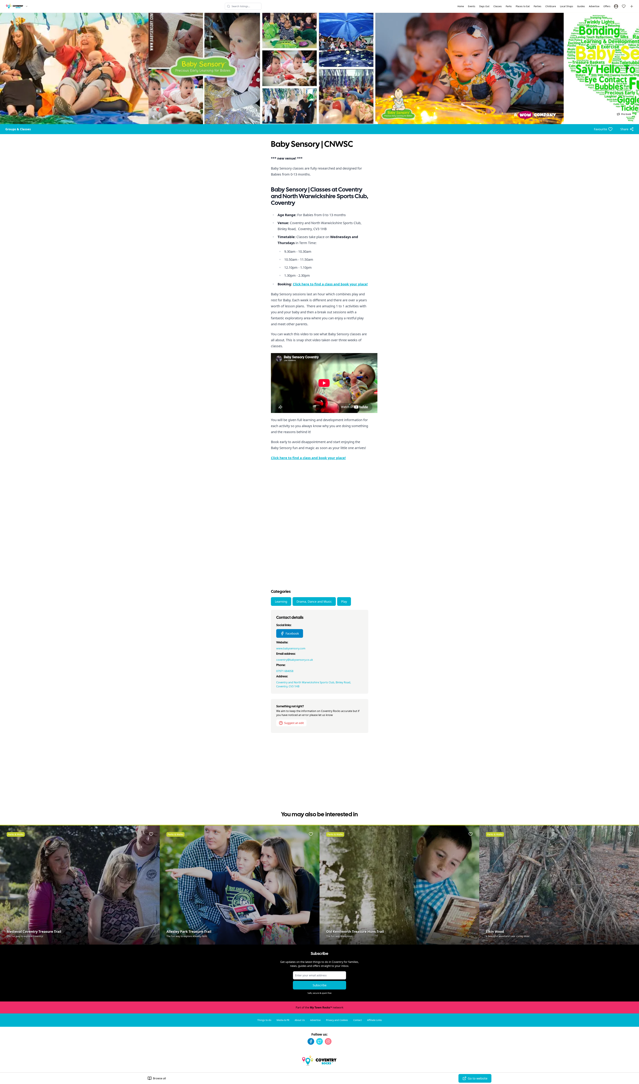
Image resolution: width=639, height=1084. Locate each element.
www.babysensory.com (290, 648)
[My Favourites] (623, 6)
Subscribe (319, 985)
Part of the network (319, 1007)
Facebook (292, 633)
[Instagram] (328, 1041)
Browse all (159, 1078)
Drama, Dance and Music (314, 601)
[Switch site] (27, 6)
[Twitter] (319, 1041)
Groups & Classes (18, 129)
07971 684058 (284, 671)
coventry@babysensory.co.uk (294, 660)
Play (344, 601)
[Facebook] (311, 1041)
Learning (281, 601)
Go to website (477, 1078)
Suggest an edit (294, 723)
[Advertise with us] (631, 6)
